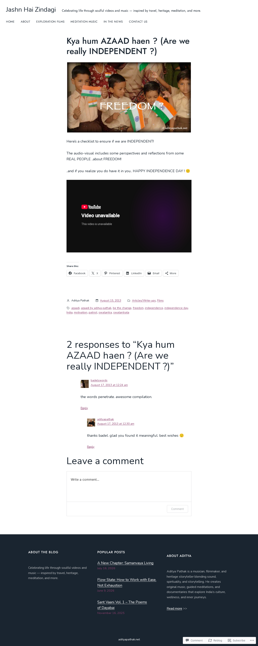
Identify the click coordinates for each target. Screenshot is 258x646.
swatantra (105, 312)
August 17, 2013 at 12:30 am (115, 424)
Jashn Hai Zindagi (31, 9)
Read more (174, 608)
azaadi (75, 308)
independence (154, 308)
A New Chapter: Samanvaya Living (125, 563)
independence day (176, 308)
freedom (138, 308)
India (70, 312)
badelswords (99, 380)
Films (160, 300)
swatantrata (121, 312)
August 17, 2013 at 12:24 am (109, 385)
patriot (93, 312)
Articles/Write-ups (144, 300)
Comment (177, 509)
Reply (84, 408)
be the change (122, 308)
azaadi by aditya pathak (96, 308)
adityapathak (105, 419)
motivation (80, 312)
